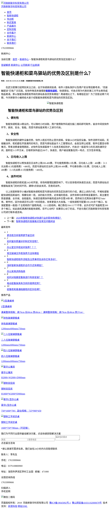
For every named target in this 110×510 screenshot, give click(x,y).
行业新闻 (35, 65)
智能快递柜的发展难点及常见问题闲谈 (35, 221)
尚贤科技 (12, 506)
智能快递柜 (12, 15)
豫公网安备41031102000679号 (87, 503)
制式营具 (11, 22)
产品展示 (11, 26)
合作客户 (11, 33)
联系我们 (11, 43)
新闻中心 (11, 36)
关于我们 (11, 39)
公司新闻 (25, 65)
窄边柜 (10, 19)
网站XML (23, 506)
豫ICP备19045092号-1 (60, 503)
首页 (9, 12)
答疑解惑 (5, 65)
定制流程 (11, 29)
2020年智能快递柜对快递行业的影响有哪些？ (39, 218)
